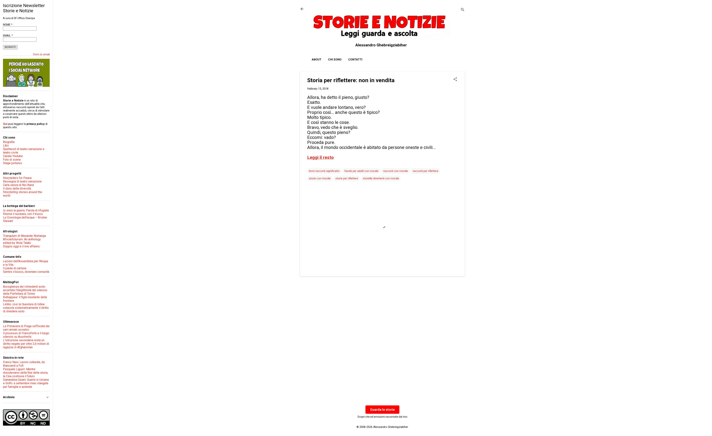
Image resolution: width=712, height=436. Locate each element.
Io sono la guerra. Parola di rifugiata (26, 210)
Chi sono (335, 59)
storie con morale (320, 178)
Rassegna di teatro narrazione (22, 181)
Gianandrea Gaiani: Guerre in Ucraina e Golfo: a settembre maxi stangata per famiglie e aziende (26, 383)
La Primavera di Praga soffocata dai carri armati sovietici (26, 327)
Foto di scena (12, 159)
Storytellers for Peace (17, 178)
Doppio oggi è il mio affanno (21, 246)
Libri (6, 145)
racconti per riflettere (425, 171)
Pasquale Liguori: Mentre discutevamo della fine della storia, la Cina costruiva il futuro (25, 372)
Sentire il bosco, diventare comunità (26, 272)
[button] (455, 79)
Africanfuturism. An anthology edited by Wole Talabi (22, 241)
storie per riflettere (346, 178)
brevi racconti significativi (324, 171)
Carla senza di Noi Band (18, 185)
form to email (41, 54)
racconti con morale (395, 171)
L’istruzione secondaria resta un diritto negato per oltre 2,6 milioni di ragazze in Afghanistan (26, 343)
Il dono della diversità (17, 188)
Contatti (355, 59)
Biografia (8, 142)
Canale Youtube (13, 156)
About (316, 59)
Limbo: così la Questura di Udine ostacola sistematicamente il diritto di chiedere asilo (26, 307)
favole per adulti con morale (361, 171)
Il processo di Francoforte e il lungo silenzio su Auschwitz (26, 334)
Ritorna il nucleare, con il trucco (23, 214)
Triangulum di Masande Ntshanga (24, 236)
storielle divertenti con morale (381, 178)
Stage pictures (12, 163)
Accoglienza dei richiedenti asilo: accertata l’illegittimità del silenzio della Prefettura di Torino (25, 290)
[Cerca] (462, 10)
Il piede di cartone (14, 268)
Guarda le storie (382, 410)
